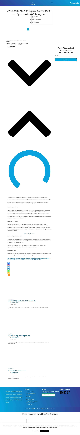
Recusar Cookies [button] (35, 431)
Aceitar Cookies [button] (44, 431)
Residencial (33, 7)
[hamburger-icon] (52, 2)
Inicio (31, 3)
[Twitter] (9, 267)
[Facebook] (9, 263)
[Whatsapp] (9, 271)
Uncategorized (14, 302)
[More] (9, 275)
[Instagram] (9, 265)
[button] (30, 73)
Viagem (32, 4)
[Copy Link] (9, 273)
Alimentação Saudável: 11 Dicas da (22, 301)
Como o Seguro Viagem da (19, 336)
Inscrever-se (65, 60)
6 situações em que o (17, 371)
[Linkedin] (9, 269)
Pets (31, 6)
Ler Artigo (10, 299)
